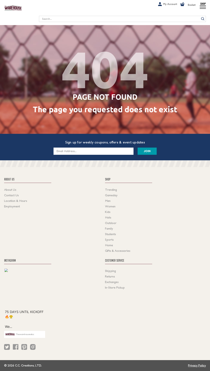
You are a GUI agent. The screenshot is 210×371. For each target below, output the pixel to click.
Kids (107, 212)
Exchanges (112, 282)
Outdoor (110, 223)
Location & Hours (15, 200)
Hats (108, 217)
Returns (110, 276)
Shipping (110, 271)
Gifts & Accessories (117, 250)
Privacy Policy (197, 365)
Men (108, 200)
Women (110, 206)
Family (109, 228)
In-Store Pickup (115, 287)
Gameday (111, 195)
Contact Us (11, 195)
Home (109, 245)
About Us (10, 189)
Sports (109, 239)
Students (110, 234)
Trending (111, 189)
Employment (12, 206)
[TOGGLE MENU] (203, 9)
